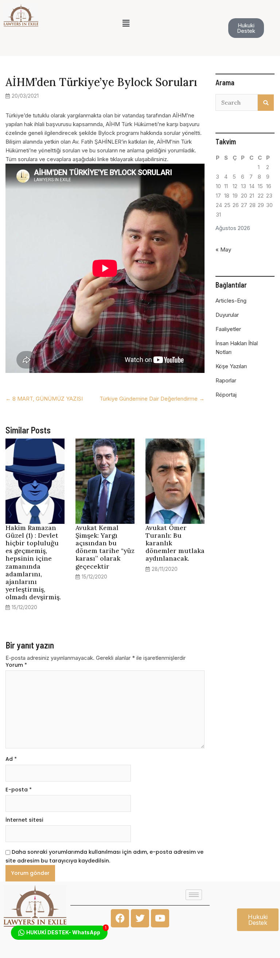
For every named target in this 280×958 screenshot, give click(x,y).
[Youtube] (160, 918)
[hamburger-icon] (194, 894)
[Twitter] (140, 918)
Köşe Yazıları (231, 366)
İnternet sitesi (24, 819)
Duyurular (227, 314)
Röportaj (226, 394)
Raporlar (225, 380)
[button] (126, 23)
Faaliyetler (228, 329)
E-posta (18, 789)
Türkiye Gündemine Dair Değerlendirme (152, 398)
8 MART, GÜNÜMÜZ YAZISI (44, 398)
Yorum (16, 664)
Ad (11, 759)
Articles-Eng (230, 300)
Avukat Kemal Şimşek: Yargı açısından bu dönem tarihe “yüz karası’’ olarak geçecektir (105, 546)
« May (223, 249)
